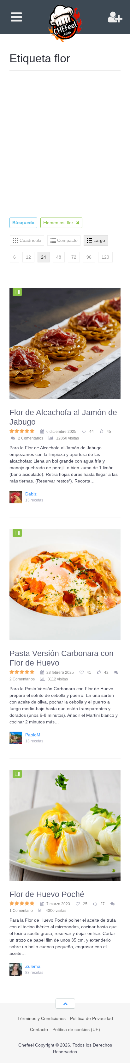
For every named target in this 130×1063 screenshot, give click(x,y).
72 (73, 257)
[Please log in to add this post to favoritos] (84, 431)
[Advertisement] (65, 145)
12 (28, 257)
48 (58, 257)
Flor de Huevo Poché (46, 894)
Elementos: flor (58, 222)
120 (105, 257)
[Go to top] (65, 1003)
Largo (99, 240)
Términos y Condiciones (41, 1018)
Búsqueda (23, 222)
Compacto (67, 240)
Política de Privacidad (91, 1018)
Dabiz (31, 493)
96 (89, 257)
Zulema (32, 966)
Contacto (39, 1029)
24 (43, 257)
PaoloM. (33, 734)
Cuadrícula (30, 240)
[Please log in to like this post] (101, 431)
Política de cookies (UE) (76, 1029)
